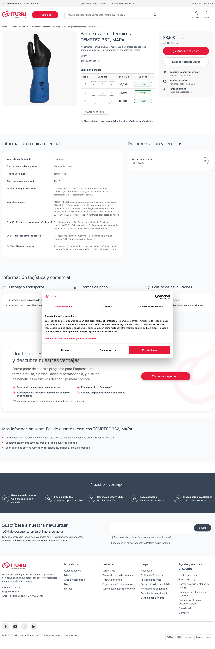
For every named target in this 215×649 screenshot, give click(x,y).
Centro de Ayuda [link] (204, 3)
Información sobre (29, 299)
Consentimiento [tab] (63, 306)
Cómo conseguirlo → (165, 376)
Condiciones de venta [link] (152, 597)
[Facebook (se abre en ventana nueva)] (5, 626)
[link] (69, 498)
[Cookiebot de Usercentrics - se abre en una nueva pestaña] (157, 297)
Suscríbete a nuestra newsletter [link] (119, 588)
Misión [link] (67, 575)
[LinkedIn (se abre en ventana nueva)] (33, 626)
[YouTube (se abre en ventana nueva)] (15, 626)
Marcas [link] (68, 588)
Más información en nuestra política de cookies (71, 338)
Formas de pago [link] (187, 579)
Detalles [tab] (107, 306)
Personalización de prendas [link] (117, 575)
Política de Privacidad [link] (152, 575)
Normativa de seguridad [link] (154, 588)
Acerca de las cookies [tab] (151, 306)
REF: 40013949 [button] (89, 61)
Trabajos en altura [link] (112, 579)
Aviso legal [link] (146, 570)
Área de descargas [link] (74, 579)
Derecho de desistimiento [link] (154, 593)
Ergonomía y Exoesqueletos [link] (117, 584)
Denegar (65, 350)
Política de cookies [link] (151, 579)
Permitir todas (149, 350)
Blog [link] (66, 584)
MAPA (84, 55)
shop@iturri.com (11, 591)
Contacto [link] (184, 612)
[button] (39, 68)
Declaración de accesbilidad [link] (156, 584)
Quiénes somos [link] (72, 570)
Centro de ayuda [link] (188, 575)
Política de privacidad (158, 542)
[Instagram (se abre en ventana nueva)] (24, 626)
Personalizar (105, 350)
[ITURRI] (14, 14)
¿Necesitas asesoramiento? (107, 3)
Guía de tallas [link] (186, 608)
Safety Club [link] (108, 570)
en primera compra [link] (20, 3)
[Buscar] (155, 14)
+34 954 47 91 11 (11, 587)
